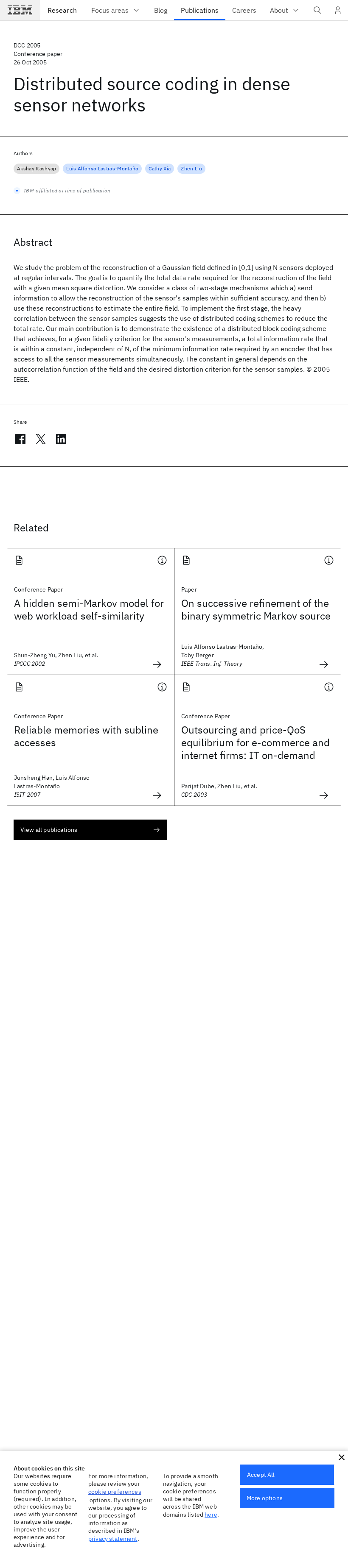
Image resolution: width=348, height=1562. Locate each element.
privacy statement (113, 1539)
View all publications (48, 830)
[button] (342, 1457)
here (211, 1514)
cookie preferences (114, 1491)
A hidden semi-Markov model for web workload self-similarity (89, 609)
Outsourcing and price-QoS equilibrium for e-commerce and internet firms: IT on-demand (255, 742)
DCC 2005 (27, 45)
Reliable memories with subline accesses (86, 736)
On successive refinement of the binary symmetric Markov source (256, 609)
